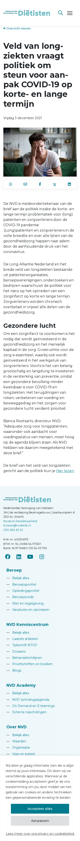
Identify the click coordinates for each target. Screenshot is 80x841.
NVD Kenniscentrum (27, 624)
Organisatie (18, 747)
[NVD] (26, 12)
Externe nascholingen (26, 712)
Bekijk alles (17, 578)
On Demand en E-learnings (30, 706)
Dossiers (16, 652)
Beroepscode (20, 597)
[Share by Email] (25, 184)
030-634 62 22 (13, 529)
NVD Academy (21, 685)
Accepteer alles (40, 809)
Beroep (14, 570)
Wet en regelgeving (25, 603)
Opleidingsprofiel (22, 591)
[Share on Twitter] (54, 184)
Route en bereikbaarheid (20, 521)
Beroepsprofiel (21, 584)
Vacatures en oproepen (27, 610)
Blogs (13, 670)
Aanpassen (40, 821)
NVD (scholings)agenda (27, 700)
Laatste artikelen (22, 639)
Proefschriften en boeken (29, 664)
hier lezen (65, 471)
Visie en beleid (20, 754)
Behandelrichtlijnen (24, 658)
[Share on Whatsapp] (10, 184)
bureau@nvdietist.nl (17, 525)
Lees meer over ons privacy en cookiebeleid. (40, 834)
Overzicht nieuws (18, 28)
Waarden (16, 741)
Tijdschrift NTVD (21, 645)
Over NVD (16, 727)
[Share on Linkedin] (69, 184)
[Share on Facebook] (40, 184)
